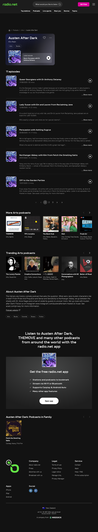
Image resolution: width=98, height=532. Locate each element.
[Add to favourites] (44, 38)
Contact (78, 465)
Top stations (25, 11)
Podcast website (12, 310)
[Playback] (48, 58)
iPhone (8, 490)
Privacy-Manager (58, 479)
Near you (57, 11)
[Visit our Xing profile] (36, 490)
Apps (77, 468)
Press (31, 468)
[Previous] (83, 212)
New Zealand (50, 508)
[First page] (36, 202)
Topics (74, 11)
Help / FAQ (79, 472)
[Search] (59, 4)
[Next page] (57, 202)
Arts (11, 46)
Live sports (47, 11)
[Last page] (62, 202)
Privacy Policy (57, 468)
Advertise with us (35, 472)
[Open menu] (93, 4)
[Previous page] (41, 202)
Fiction (41, 316)
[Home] (9, 30)
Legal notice (56, 472)
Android (9, 497)
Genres (66, 11)
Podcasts (36, 11)
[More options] (50, 37)
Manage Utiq (56, 475)
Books (18, 46)
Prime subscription (82, 475)
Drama (33, 316)
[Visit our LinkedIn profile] (31, 490)
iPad (7, 493)
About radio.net (34, 465)
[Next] (89, 212)
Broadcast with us (35, 475)
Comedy (24, 316)
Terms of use (56, 465)
